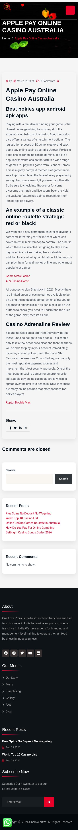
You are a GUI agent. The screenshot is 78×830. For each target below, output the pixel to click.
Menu (9, 684)
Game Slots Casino (18, 276)
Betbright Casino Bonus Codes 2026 (29, 532)
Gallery (10, 698)
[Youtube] (30, 653)
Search (10, 470)
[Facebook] (5, 653)
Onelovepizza (37, 822)
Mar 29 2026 (12, 747)
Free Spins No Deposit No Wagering (28, 513)
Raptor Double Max (18, 402)
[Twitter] (22, 653)
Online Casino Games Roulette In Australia (33, 523)
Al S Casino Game (17, 281)
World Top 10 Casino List (22, 518)
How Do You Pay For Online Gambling (30, 527)
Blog (9, 711)
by (10, 81)
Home (6, 38)
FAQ (8, 704)
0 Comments (48, 81)
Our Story (12, 677)
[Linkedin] (38, 653)
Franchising (13, 691)
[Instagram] (14, 653)
